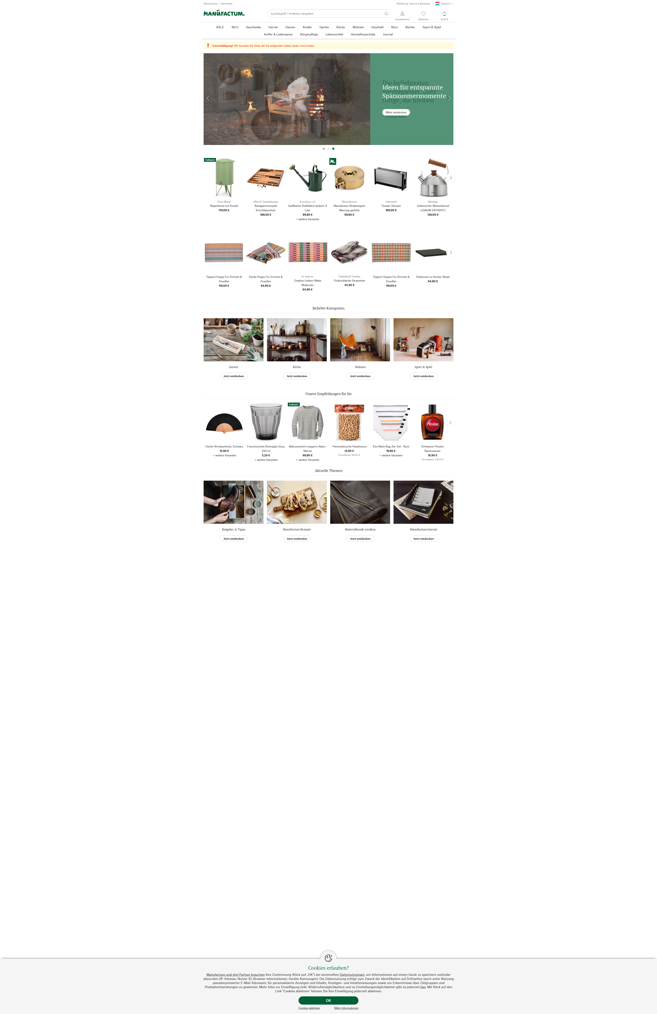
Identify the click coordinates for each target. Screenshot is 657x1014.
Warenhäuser (211, 3)
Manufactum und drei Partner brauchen (236, 975)
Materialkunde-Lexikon (360, 529)
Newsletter (227, 3)
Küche (297, 367)
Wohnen (360, 367)
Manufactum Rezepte (297, 529)
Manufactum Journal (423, 529)
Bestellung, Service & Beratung (413, 3)
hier (423, 987)
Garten (233, 367)
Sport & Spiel (423, 367)
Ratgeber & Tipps (233, 529)
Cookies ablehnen (309, 1008)
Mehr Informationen (346, 1008)
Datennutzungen (352, 975)
